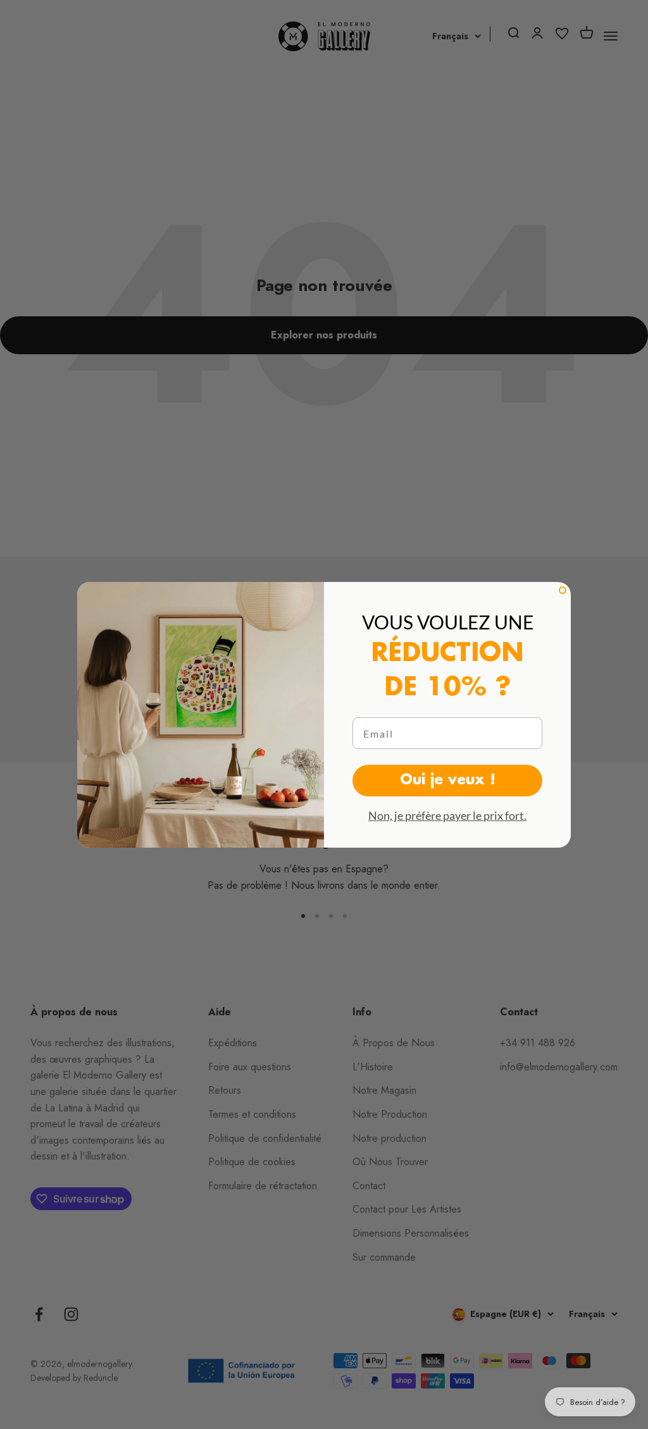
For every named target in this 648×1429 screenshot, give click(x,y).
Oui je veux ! (447, 780)
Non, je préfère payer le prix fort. (447, 815)
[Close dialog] (562, 590)
